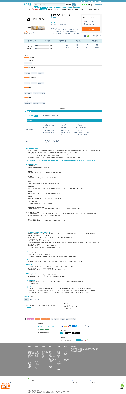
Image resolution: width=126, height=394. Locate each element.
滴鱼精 (50, 354)
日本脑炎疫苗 (37, 358)
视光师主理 (72, 319)
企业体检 (29, 368)
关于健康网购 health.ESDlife (33, 391)
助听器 (36, 368)
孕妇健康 (50, 367)
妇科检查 (29, 350)
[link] (31, 380)
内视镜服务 (30, 360)
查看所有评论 (63, 108)
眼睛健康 (62, 319)
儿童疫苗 (36, 348)
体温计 (36, 365)
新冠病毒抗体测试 (31, 352)
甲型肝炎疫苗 (37, 353)
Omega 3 (50, 355)
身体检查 (65, 348)
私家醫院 (64, 7)
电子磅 (36, 367)
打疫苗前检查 (30, 351)
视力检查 (56, 319)
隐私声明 (63, 391)
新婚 (34, 392)
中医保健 (29, 366)
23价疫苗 (36, 351)
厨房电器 (58, 351)
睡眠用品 (58, 355)
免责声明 (68, 391)
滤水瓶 (43, 354)
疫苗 (64, 350)
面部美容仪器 (59, 363)
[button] (46, 27)
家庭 (44, 392)
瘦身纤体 (50, 361)
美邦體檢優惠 (50, 7)
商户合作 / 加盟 (42, 391)
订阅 (78, 340)
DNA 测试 (29, 363)
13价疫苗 (36, 352)
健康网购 (52, 392)
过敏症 (29, 358)
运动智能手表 (59, 371)
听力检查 (29, 365)
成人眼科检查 (30, 319)
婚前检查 (29, 356)
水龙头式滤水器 (45, 352)
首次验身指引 (66, 359)
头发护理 (50, 366)
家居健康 (65, 351)
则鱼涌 (26, 299)
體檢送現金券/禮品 (42, 7)
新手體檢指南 (77, 7)
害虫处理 (58, 356)
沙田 (31, 299)
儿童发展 (29, 367)
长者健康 (58, 353)
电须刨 (58, 364)
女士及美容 (51, 360)
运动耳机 (58, 373)
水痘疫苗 (36, 356)
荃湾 (35, 299)
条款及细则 (58, 391)
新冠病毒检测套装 (31, 353)
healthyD (48, 392)
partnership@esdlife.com (77, 351)
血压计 (36, 363)
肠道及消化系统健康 (52, 359)
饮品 (57, 358)
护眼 (67, 319)
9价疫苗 (36, 350)
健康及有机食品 (59, 357)
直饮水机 (43, 348)
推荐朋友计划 (99, 1)
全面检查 (29, 348)
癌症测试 (29, 361)
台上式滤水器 (44, 350)
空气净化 (58, 350)
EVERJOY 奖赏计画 (91, 1)
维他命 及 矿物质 (52, 356)
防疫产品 (58, 354)
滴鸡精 (50, 350)
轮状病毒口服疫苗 (38, 357)
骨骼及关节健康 (51, 363)
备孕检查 (29, 357)
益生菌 (50, 351)
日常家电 (58, 348)
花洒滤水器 (44, 355)
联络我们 (47, 391)
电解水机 (43, 357)
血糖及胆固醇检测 (38, 364)
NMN (49, 348)
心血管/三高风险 (30, 355)
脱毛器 (58, 367)
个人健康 (65, 352)
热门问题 (65, 360)
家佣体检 (29, 362)
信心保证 (37, 319)
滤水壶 (43, 353)
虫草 (49, 352)
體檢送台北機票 (57, 7)
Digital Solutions (59, 392)
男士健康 (29, 354)
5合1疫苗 (36, 354)
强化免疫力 (51, 358)
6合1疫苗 (36, 355)
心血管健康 (51, 362)
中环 (39, 299)
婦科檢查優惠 (70, 7)
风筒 (57, 365)
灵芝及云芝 (51, 353)
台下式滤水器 (44, 351)
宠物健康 (58, 352)
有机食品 (65, 353)
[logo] (27, 7)
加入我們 (52, 391)
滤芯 (43, 356)
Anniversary (39, 392)
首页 (28, 9)
